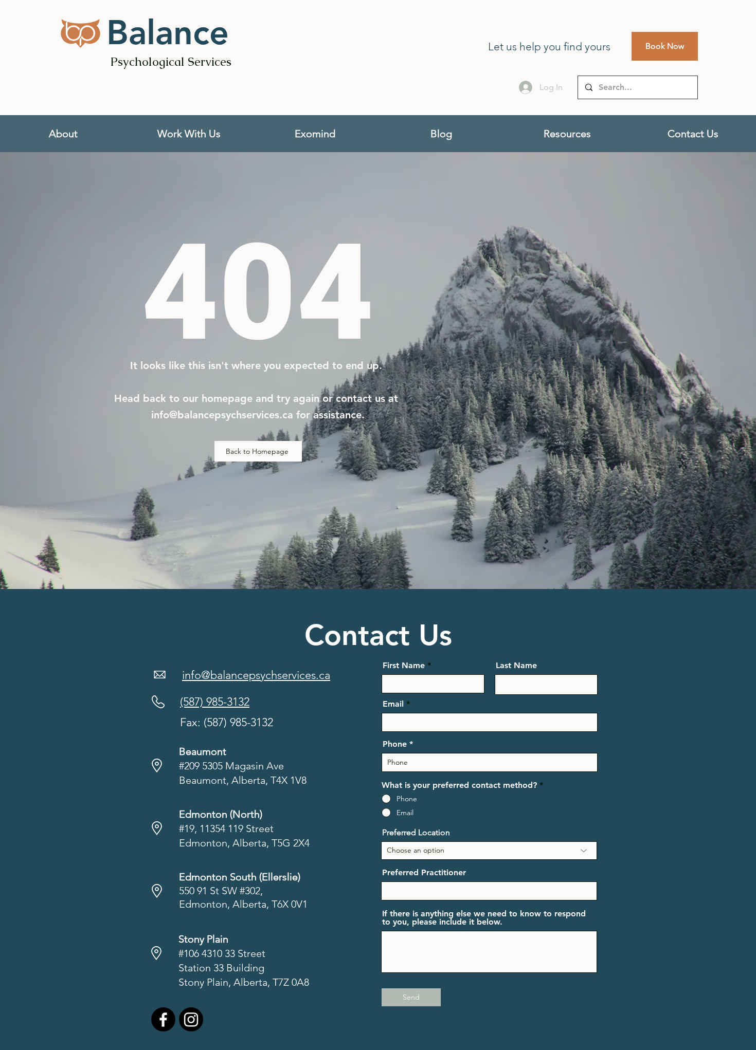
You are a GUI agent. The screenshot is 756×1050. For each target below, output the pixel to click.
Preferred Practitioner (424, 873)
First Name (404, 665)
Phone (395, 744)
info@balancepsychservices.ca (222, 415)
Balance (167, 32)
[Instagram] (191, 1019)
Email (393, 704)
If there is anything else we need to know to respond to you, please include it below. (484, 918)
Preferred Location (416, 832)
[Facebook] (163, 1019)
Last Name (516, 665)
